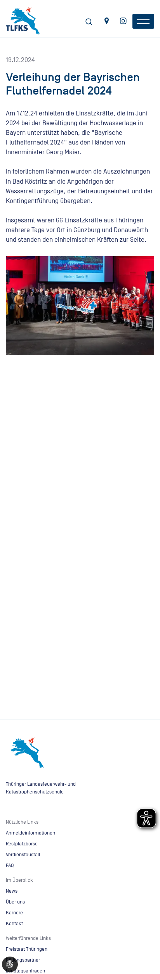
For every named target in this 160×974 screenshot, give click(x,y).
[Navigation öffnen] (143, 21)
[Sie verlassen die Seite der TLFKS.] (107, 22)
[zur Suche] (89, 22)
